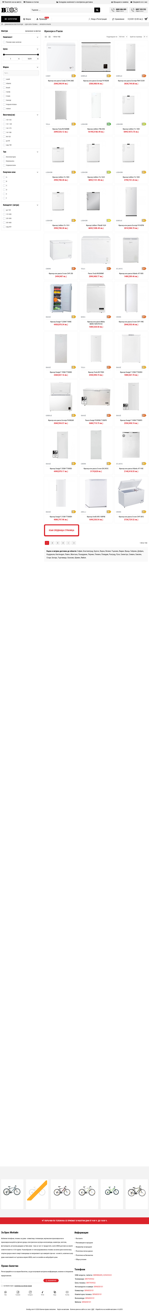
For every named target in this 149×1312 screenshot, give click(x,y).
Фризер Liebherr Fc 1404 (131, 129)
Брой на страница (136, 37)
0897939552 (89, 1279)
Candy (48, 76)
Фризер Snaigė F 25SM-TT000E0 (61, 469)
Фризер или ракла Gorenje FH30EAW (61, 420)
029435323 (107, 1275)
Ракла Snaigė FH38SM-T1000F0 (96, 420)
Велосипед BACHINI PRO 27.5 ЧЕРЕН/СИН (12, 1204)
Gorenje (84, 76)
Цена (5, 49)
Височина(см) (9, 114)
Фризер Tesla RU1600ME (60, 129)
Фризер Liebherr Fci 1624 (96, 177)
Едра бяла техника (31, 24)
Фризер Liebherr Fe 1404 (131, 177)
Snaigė (48, 317)
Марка (6, 67)
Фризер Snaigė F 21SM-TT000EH (61, 517)
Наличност (7, 37)
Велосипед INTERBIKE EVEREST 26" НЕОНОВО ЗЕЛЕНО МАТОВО (109, 1205)
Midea (83, 317)
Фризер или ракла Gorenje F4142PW (131, 225)
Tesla (48, 124)
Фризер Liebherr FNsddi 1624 (96, 225)
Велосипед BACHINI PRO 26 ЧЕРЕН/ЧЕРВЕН (61, 1204)
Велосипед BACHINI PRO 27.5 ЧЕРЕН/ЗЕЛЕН (37, 1204)
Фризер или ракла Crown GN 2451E (96, 469)
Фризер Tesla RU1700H (96, 372)
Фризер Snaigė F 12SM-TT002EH (131, 372)
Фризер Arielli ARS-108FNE (96, 517)
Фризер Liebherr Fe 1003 (60, 177)
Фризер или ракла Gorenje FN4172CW (131, 81)
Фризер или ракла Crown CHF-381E (131, 517)
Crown (48, 269)
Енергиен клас (9, 172)
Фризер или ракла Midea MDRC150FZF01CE (96, 323)
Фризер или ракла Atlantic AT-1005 (131, 273)
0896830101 (98, 1287)
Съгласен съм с (17, 1286)
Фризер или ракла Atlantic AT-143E (131, 469)
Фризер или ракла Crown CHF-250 (61, 273)
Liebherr (84, 124)
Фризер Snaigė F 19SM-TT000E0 (61, 372)
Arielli (83, 512)
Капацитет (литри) (11, 205)
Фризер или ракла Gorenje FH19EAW (96, 81)
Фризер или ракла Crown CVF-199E (131, 322)
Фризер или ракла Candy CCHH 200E (61, 81)
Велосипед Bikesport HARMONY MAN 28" (134, 1204)
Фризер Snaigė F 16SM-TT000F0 (131, 420)
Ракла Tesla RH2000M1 (96, 273)
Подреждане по (112, 37)
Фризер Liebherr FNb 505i (96, 129)
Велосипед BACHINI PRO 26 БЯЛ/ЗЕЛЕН (86, 1204)
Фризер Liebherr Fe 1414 (60, 225)
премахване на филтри (33, 31)
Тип (4, 152)
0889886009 (97, 1275)
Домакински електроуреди (14, 24)
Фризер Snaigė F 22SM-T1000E (60, 322)
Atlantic (119, 269)
